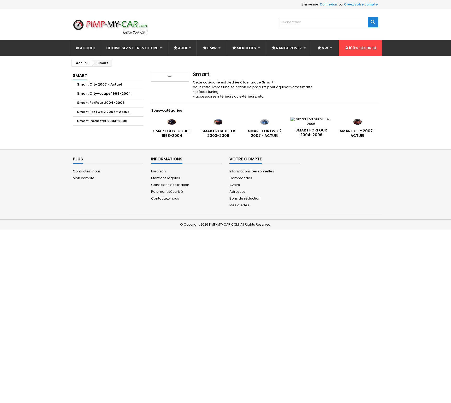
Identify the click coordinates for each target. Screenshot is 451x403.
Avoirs (234, 184)
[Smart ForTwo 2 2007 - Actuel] (264, 121)
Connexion (328, 4)
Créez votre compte (361, 4)
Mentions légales (165, 178)
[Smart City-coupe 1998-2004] (171, 121)
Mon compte (83, 178)
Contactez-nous (87, 171)
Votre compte (245, 159)
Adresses (237, 191)
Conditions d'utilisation (170, 184)
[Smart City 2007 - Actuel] (357, 121)
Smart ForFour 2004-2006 (101, 102)
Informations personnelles (251, 171)
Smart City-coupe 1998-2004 (104, 93)
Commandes (240, 178)
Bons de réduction (244, 198)
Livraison (158, 171)
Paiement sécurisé (167, 191)
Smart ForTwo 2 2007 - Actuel (103, 111)
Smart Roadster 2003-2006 (102, 120)
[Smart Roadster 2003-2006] (218, 121)
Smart (80, 76)
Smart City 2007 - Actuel (99, 84)
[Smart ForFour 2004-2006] (311, 121)
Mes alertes (239, 205)
